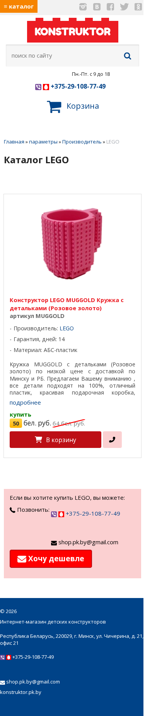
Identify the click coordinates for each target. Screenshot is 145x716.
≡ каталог (19, 6)
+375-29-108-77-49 (77, 86)
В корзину (61, 440)
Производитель (82, 141)
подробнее (25, 402)
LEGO (67, 328)
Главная (14, 141)
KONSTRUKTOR (73, 32)
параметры (43, 141)
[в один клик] (112, 439)
